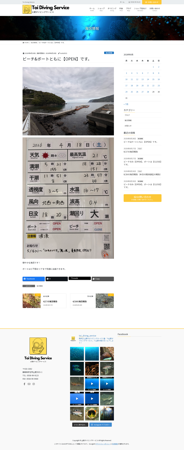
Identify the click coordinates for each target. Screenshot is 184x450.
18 (132, 85)
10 (126, 79)
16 (159, 79)
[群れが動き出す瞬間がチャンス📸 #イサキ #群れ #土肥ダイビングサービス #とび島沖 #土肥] (92, 354)
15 (153, 79)
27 (143, 92)
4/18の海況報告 (80, 301)
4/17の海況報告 (50, 301)
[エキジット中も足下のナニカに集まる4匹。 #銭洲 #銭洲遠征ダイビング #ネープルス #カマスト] (77, 398)
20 (143, 85)
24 (126, 92)
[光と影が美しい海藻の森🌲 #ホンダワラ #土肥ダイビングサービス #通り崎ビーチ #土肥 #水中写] (107, 413)
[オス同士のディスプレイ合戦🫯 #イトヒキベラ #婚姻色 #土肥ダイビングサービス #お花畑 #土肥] (77, 369)
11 (132, 79)
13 (143, 79)
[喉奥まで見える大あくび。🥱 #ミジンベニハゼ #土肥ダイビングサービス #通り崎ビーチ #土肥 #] (92, 413)
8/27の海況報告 (131, 151)
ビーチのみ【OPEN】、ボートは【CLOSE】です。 (142, 163)
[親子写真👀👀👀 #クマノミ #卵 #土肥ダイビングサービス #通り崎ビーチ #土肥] (107, 354)
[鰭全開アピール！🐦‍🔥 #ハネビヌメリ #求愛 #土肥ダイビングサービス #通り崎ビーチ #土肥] (107, 398)
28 (148, 92)
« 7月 (126, 104)
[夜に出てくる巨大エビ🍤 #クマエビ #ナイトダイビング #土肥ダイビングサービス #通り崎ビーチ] (77, 384)
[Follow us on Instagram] (34, 384)
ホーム (122, 2)
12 (137, 79)
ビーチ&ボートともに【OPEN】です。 (141, 141)
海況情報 (109, 53)
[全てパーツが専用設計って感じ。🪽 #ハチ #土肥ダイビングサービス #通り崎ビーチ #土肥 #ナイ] (77, 413)
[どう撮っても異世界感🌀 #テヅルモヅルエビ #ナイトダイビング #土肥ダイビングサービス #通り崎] (92, 369)
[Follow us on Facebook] (24, 384)
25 (132, 92)
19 (137, 85)
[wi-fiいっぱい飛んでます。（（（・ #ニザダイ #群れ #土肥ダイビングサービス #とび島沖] (77, 354)
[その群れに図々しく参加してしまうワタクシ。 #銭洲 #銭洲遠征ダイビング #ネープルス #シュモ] (92, 384)
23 (159, 85)
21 (148, 85)
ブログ (127, 115)
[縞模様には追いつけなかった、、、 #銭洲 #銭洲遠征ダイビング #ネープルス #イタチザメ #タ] (92, 398)
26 (137, 92)
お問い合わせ (153, 2)
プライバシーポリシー (103, 444)
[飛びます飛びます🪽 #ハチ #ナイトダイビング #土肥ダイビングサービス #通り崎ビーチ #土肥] (107, 369)
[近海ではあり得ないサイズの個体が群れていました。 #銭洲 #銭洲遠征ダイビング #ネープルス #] (107, 384)
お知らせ (128, 125)
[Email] (29, 384)
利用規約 (115, 444)
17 (126, 85)
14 (148, 79)
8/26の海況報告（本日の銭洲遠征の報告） (143, 174)
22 (153, 85)
